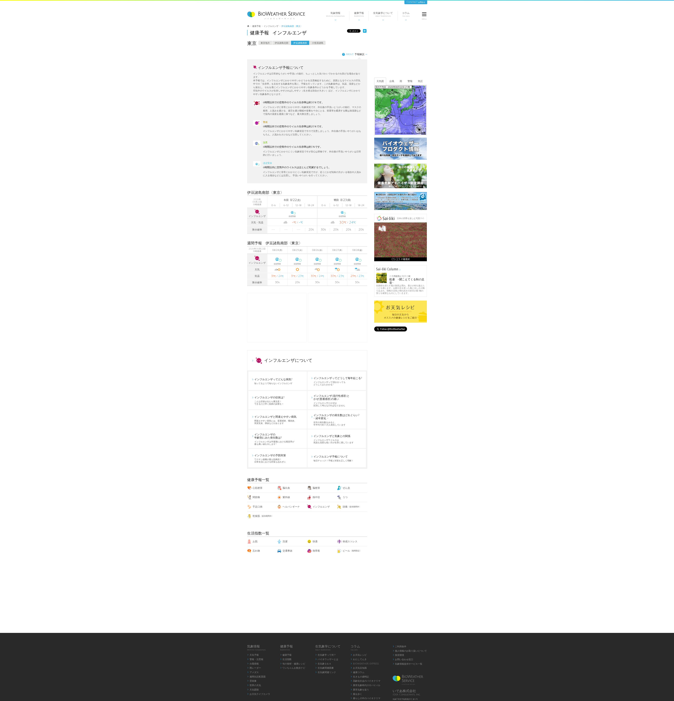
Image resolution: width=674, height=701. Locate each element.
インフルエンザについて (288, 360)
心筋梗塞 (257, 488)
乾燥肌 (263, 516)
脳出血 (286, 488)
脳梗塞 (316, 488)
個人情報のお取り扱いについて (410, 651)
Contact (416, 2)
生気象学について (383, 16)
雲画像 (251, 681)
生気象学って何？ (325, 655)
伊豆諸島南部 (300, 43)
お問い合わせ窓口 (403, 659)
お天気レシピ (359, 655)
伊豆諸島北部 (281, 43)
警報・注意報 (255, 659)
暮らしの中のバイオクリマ (365, 698)
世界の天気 (254, 685)
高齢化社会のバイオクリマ (365, 681)
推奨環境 (398, 655)
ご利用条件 (400, 646)
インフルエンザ (321, 506)
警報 (410, 81)
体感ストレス (350, 541)
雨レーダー (254, 668)
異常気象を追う (360, 690)
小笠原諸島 (317, 43)
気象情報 (335, 16)
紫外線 (286, 497)
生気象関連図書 (324, 668)
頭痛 (352, 506)
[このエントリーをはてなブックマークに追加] (364, 32)
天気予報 (253, 655)
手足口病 (257, 506)
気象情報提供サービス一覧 (407, 664)
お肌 (255, 541)
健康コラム (357, 672)
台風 (391, 81)
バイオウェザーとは (326, 659)
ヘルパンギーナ (291, 506)
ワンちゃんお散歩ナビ (292, 668)
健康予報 (359, 16)
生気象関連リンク (325, 672)
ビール (352, 550)
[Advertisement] (337, 317)
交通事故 (287, 550)
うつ (345, 497)
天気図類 (253, 690)
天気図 (380, 81)
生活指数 (286, 659)
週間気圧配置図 (256, 677)
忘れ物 (256, 550)
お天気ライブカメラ (258, 694)
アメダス (253, 672)
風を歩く (356, 694)
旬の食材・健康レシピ (292, 664)
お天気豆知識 (359, 668)
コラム (405, 16)
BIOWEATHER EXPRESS (365, 664)
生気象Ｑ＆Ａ (323, 664)
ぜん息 (346, 488)
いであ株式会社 (404, 691)
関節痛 (256, 497)
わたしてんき (359, 659)
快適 (315, 541)
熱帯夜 (316, 550)
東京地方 (265, 43)
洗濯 (285, 541)
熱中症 (316, 497)
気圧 (420, 81)
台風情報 (253, 664)
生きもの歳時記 (360, 677)
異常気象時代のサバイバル (365, 685)
